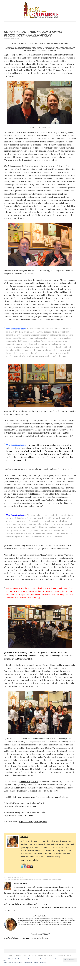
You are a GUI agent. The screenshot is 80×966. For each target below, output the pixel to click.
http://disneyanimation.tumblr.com (19, 815)
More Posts (25, 860)
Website (35, 860)
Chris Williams (29, 879)
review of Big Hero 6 (29, 781)
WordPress (61, 955)
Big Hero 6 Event (14, 877)
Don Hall (35, 879)
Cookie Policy (42, 962)
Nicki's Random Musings (40, 10)
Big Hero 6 (22, 879)
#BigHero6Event (15, 879)
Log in (68, 955)
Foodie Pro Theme (30, 955)
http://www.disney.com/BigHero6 (33, 821)
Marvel (21, 877)
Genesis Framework (47, 955)
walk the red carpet (25, 64)
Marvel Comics (42, 879)
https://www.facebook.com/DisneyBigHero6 (49, 797)
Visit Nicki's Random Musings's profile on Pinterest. (26, 938)
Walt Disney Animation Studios (53, 879)
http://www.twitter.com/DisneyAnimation (21, 806)
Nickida (24, 836)
